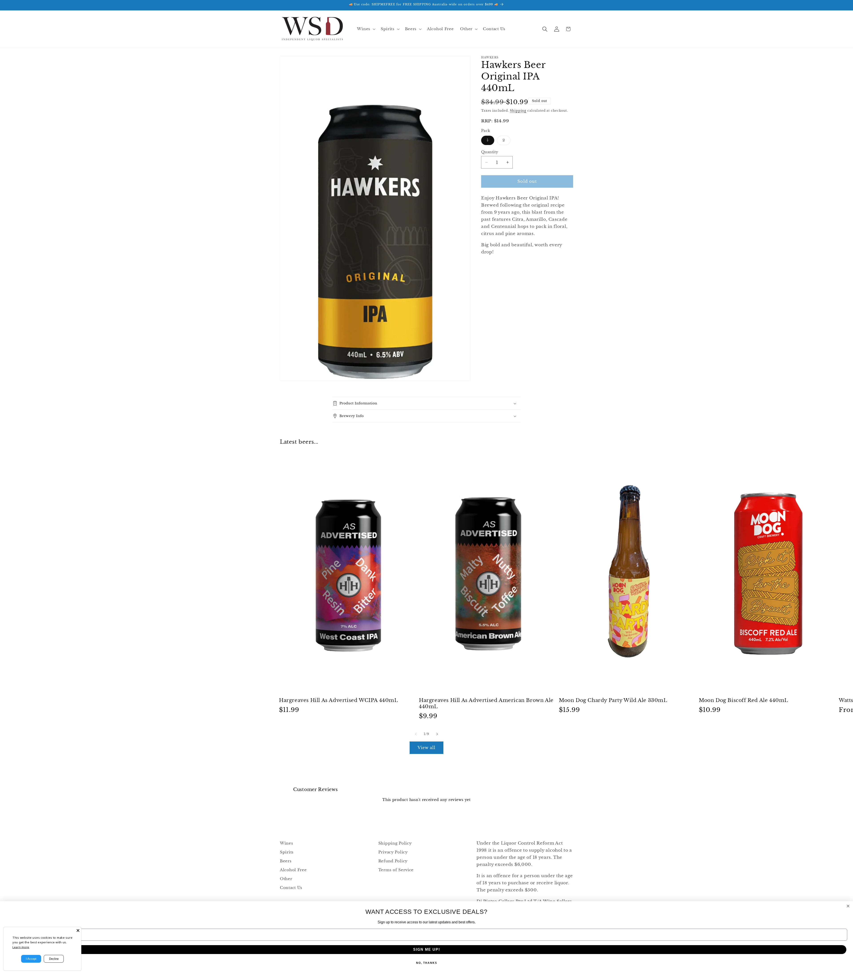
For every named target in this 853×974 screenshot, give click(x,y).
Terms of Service (396, 870)
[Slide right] (437, 734)
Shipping (518, 111)
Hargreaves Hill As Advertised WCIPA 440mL (338, 700)
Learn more (20, 947)
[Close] (78, 930)
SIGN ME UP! (426, 949)
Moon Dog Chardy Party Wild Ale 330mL (613, 700)
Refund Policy (393, 861)
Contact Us (291, 887)
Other (286, 879)
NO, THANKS (426, 962)
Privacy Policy (393, 852)
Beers (286, 861)
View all (427, 747)
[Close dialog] (848, 906)
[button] (365, 29)
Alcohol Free (293, 870)
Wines (286, 843)
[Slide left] (416, 734)
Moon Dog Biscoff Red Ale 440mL (743, 700)
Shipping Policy (395, 843)
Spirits (287, 852)
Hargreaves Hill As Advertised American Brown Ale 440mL (486, 703)
